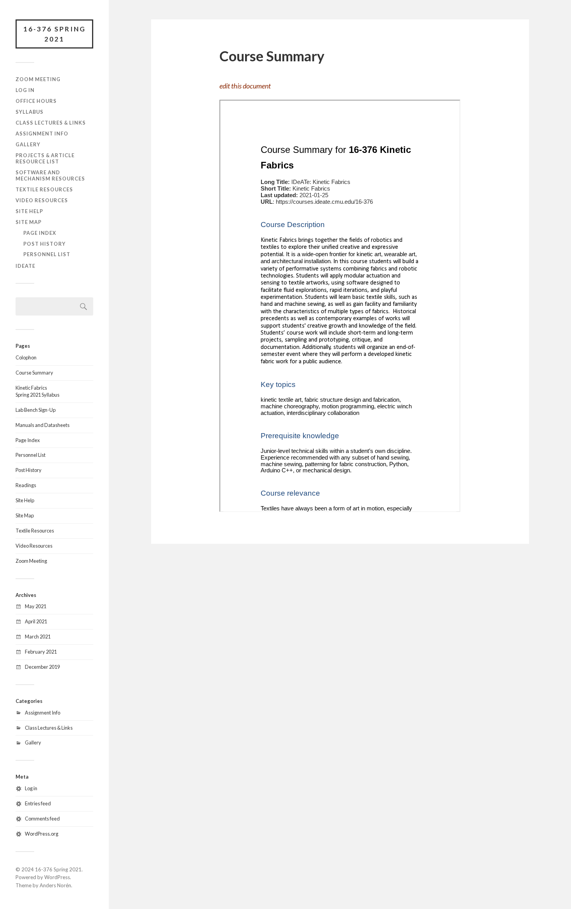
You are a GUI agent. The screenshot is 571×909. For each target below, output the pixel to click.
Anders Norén (55, 885)
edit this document (245, 86)
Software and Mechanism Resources (50, 175)
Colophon (26, 357)
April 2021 (36, 621)
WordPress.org (41, 834)
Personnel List (46, 254)
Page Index (39, 233)
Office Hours (36, 101)
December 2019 (42, 667)
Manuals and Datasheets (43, 425)
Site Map (29, 222)
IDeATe (25, 266)
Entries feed (38, 803)
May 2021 (35, 606)
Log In (25, 90)
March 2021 (37, 636)
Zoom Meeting (38, 79)
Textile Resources (44, 189)
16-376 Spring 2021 (54, 34)
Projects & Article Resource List (45, 158)
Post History (44, 244)
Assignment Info (42, 133)
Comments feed (42, 818)
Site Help (29, 211)
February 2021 (41, 652)
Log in (31, 788)
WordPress (57, 877)
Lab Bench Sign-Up (36, 410)
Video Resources (42, 200)
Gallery (28, 144)
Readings (26, 485)
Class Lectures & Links (51, 123)
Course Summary (34, 372)
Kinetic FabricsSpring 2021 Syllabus (37, 391)
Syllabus (30, 112)
